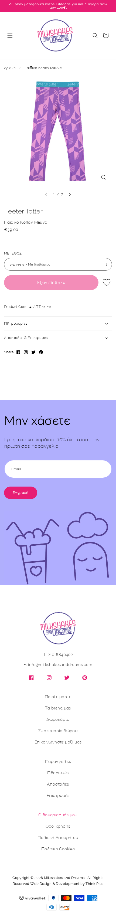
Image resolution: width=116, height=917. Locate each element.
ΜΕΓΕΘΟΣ (13, 253)
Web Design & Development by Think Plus (66, 884)
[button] (10, 35)
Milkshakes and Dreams (64, 878)
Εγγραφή (21, 493)
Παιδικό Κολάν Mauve (42, 68)
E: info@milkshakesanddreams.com (57, 664)
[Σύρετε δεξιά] (70, 195)
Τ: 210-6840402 (58, 654)
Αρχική (9, 68)
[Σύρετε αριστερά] (46, 195)
